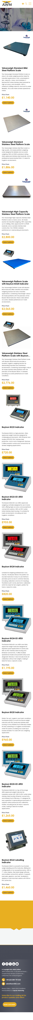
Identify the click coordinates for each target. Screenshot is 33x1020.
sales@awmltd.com (13, 984)
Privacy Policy (6, 988)
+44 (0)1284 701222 (13, 980)
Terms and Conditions (18, 988)
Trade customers (9, 1004)
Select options (8, 103)
